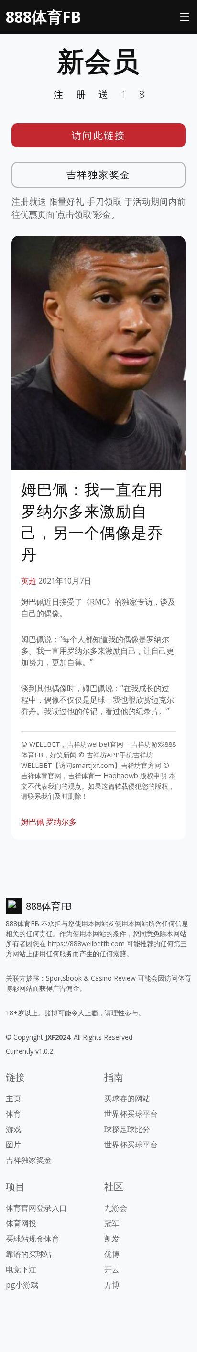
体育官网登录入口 (36, 1208)
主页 (13, 1098)
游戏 (13, 1129)
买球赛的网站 (127, 1098)
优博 (112, 1254)
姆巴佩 (32, 821)
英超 (28, 580)
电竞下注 (21, 1269)
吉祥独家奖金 (98, 174)
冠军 (112, 1223)
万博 (112, 1284)
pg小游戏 (22, 1284)
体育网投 (21, 1223)
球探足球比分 (127, 1129)
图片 (13, 1144)
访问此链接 (99, 135)
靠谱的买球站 (29, 1254)
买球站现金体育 (32, 1238)
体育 (13, 1113)
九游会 (115, 1208)
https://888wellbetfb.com (86, 943)
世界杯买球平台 (131, 1113)
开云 (112, 1269)
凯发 (112, 1238)
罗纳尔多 (61, 821)
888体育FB (43, 16)
